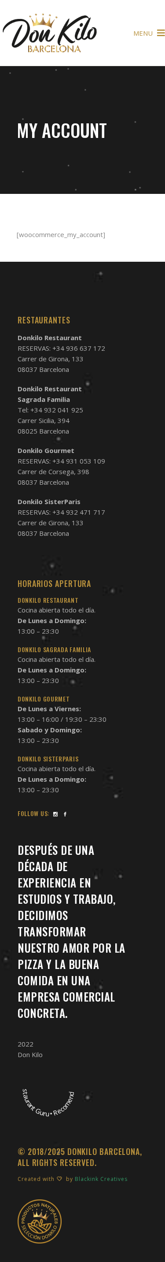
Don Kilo (30, 1054)
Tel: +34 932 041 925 (50, 409)
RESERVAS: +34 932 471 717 (61, 512)
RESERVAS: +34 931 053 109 (61, 461)
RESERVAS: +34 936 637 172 (61, 348)
